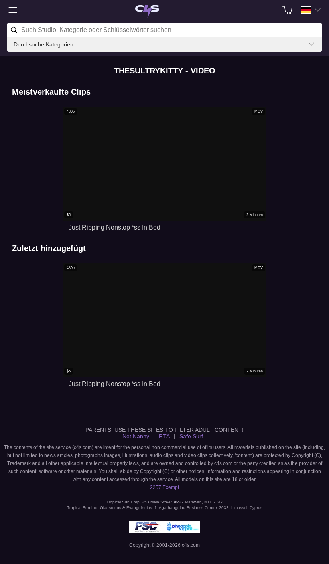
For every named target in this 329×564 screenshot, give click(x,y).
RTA (164, 436)
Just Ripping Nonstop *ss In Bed (114, 227)
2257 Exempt (164, 487)
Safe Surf (191, 436)
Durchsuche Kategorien (43, 44)
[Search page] (147, 12)
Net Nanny (135, 436)
